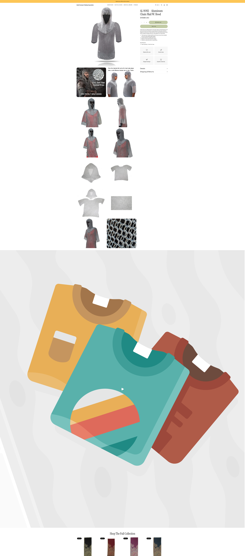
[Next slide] (120, 548)
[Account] (164, 5)
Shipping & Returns (147, 72)
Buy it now (154, 26)
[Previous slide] (102, 548)
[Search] (161, 5)
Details (142, 68)
